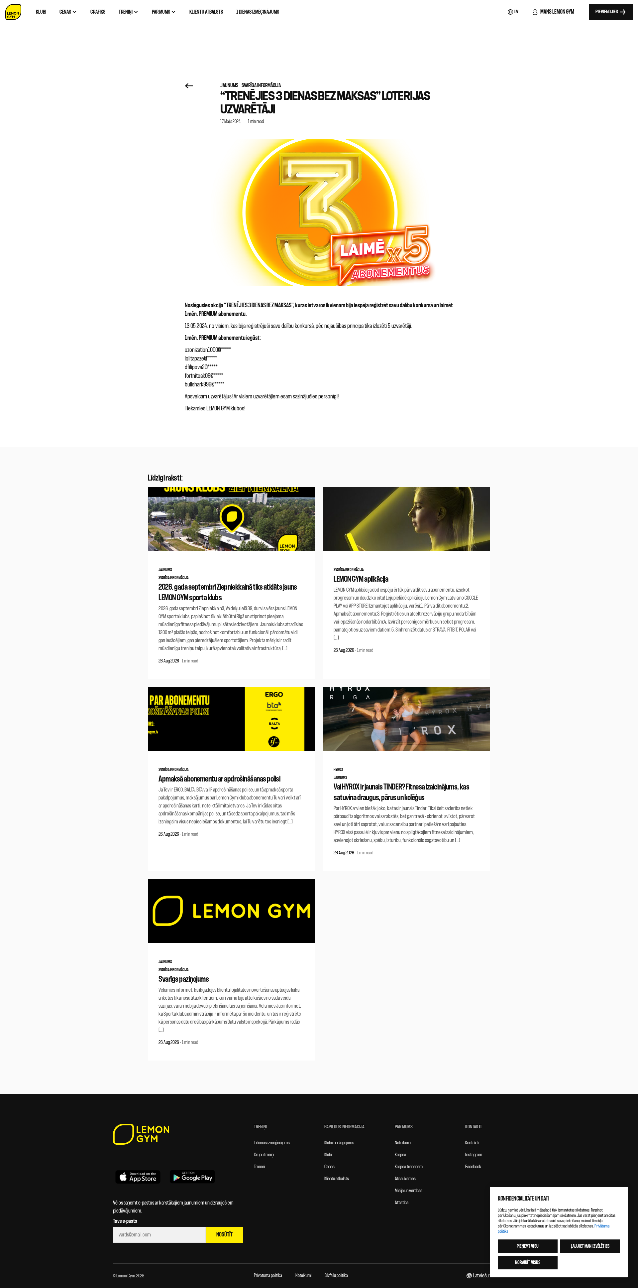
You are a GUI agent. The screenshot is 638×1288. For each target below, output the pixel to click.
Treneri (259, 1166)
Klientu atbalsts (336, 1178)
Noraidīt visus (528, 1262)
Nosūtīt (224, 1234)
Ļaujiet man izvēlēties (590, 1246)
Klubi (328, 1154)
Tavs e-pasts (125, 1221)
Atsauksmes (405, 1178)
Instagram (473, 1154)
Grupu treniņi (264, 1154)
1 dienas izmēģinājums (272, 1142)
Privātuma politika (268, 1275)
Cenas (329, 1166)
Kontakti (471, 1142)
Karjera (400, 1154)
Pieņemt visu (528, 1246)
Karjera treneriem (409, 1166)
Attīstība (401, 1202)
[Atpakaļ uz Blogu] (189, 85)
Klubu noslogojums (339, 1142)
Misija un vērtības (408, 1190)
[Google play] (192, 1176)
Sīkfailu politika (336, 1275)
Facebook (473, 1166)
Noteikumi (403, 1142)
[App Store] (138, 1176)
